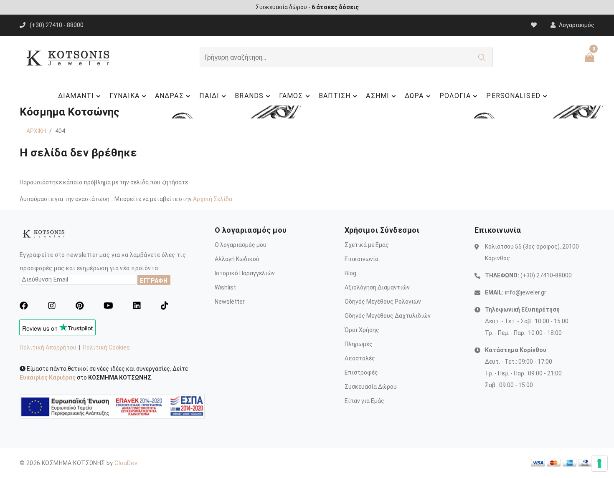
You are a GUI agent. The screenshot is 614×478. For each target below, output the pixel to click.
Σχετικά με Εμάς (367, 245)
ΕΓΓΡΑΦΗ (154, 280)
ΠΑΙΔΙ (209, 96)
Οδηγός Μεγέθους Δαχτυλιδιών (388, 315)
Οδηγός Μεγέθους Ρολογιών (383, 301)
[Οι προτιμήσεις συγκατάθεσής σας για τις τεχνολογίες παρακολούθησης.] (599, 463)
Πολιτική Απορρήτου (48, 347)
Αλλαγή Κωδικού (237, 259)
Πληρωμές (359, 344)
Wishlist (225, 287)
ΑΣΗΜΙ (377, 96)
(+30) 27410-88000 (546, 275)
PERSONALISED (513, 96)
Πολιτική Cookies (106, 347)
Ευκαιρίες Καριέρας (48, 377)
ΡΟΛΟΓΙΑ (455, 96)
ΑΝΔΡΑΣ (169, 96)
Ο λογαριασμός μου (240, 245)
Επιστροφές (361, 372)
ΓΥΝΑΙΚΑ (124, 96)
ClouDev (125, 463)
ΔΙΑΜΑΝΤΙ (76, 96)
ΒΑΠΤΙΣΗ (335, 96)
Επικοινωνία (361, 259)
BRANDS (249, 96)
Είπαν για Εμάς (364, 400)
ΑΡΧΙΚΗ (36, 131)
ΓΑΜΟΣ (291, 96)
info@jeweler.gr (525, 292)
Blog (350, 273)
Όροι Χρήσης (362, 330)
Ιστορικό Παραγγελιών (245, 273)
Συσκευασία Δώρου (371, 386)
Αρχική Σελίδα (212, 199)
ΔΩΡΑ (414, 96)
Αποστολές (360, 358)
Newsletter (230, 301)
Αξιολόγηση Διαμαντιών (377, 287)
